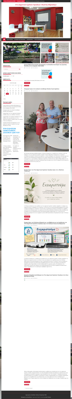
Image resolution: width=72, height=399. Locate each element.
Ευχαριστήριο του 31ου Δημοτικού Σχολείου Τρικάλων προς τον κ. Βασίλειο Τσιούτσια (44, 170)
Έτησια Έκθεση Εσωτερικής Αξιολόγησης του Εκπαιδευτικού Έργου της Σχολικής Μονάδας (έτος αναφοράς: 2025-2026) (45, 65)
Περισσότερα (27, 216)
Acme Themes (48, 397)
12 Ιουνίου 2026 (60, 51)
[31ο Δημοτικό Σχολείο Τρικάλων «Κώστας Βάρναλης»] (4, 39)
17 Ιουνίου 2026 (7, 54)
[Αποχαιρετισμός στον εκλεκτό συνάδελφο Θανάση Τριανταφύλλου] (46, 122)
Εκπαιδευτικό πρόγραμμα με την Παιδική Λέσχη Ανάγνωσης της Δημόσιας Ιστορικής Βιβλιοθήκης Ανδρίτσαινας (17, 139)
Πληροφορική (30, 39)
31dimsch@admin (14, 54)
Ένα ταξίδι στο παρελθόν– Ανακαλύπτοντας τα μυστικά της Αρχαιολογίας (17, 148)
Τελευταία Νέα (10, 39)
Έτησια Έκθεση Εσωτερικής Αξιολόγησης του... (46, 49)
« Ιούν (4, 98)
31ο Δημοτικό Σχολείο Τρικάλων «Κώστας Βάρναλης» (36, 5)
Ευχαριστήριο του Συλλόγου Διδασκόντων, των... (62, 59)
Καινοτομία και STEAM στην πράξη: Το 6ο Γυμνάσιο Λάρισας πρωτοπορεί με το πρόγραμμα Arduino (7, 138)
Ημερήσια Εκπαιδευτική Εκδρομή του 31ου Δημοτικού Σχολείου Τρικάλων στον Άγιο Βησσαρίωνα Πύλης (46, 275)
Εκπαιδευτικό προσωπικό (19, 39)
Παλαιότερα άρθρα (29, 388)
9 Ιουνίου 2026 (59, 62)
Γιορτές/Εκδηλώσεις (38, 39)
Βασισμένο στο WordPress (26, 397)
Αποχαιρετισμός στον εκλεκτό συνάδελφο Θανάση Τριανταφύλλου (41, 89)
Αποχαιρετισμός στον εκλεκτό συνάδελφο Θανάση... (47, 59)
